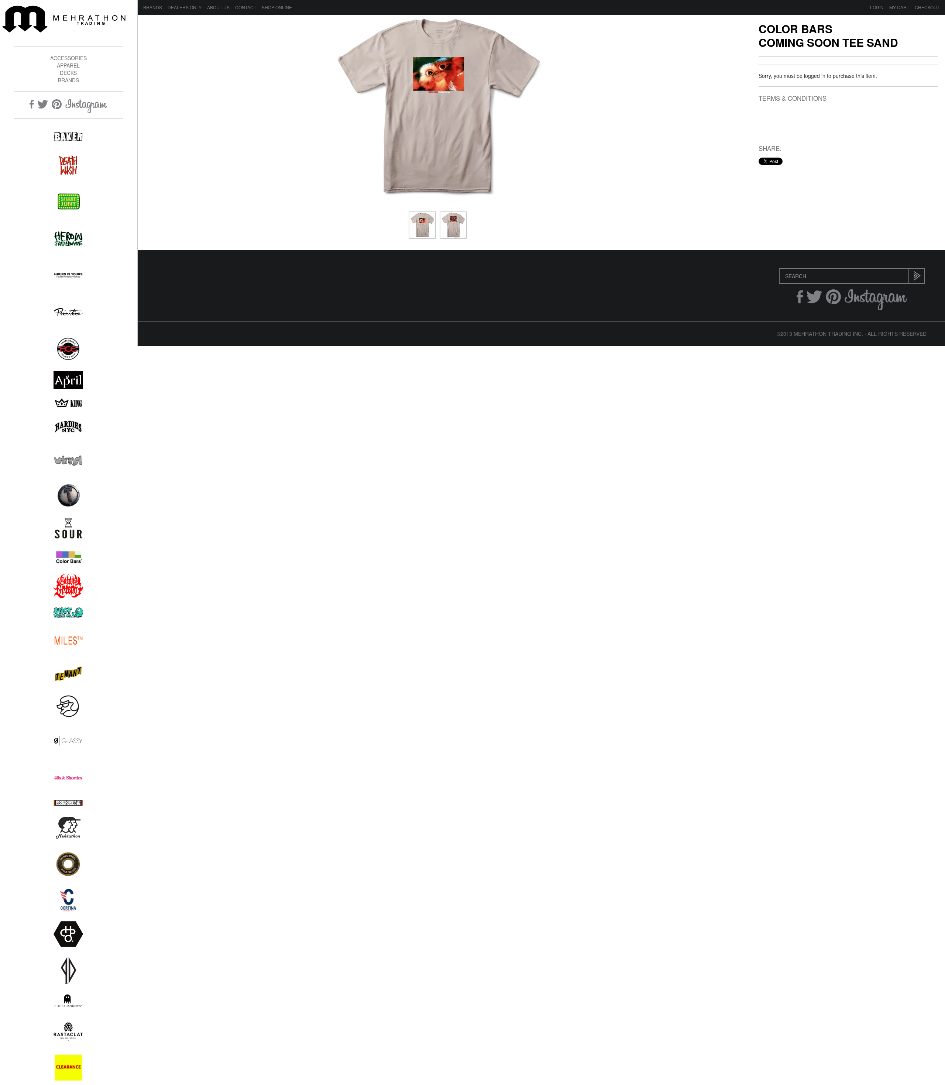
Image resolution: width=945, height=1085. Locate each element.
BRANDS (68, 80)
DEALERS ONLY (185, 7)
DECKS (68, 72)
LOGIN (877, 7)
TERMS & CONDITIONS (793, 98)
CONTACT (245, 7)
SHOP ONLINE (277, 7)
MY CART (899, 7)
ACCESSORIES (68, 58)
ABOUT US (218, 7)
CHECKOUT (927, 7)
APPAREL (68, 65)
